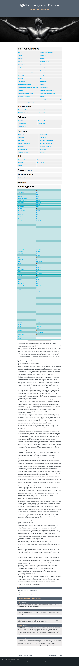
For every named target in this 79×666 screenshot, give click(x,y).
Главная (20, 13)
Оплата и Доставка (37, 13)
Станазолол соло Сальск (25, 592)
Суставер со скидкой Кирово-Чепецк (28, 590)
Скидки (46, 13)
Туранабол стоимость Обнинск (24, 655)
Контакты (58, 13)
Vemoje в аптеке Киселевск (55, 655)
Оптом (52, 13)
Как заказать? (28, 13)
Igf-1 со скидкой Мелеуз (39, 5)
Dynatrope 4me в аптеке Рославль (27, 594)
